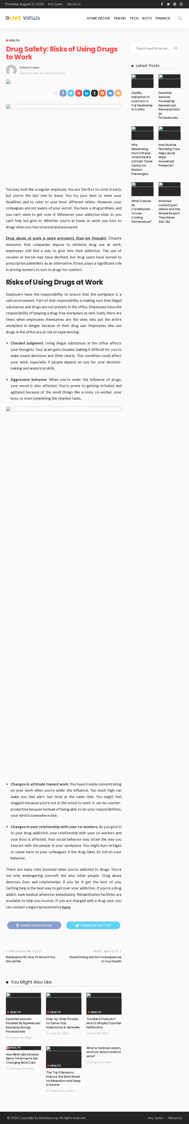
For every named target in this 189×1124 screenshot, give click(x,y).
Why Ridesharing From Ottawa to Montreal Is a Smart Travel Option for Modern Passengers (141, 159)
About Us (74, 4)
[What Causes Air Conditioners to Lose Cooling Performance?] (142, 189)
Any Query (55, 4)
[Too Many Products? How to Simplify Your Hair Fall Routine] (104, 1004)
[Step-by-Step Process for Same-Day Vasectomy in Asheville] (63, 1004)
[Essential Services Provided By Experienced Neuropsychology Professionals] (23, 1004)
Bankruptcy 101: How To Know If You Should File (30, 959)
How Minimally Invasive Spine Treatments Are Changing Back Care (22, 1058)
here (66, 907)
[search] (179, 18)
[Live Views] (23, 18)
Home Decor (98, 18)
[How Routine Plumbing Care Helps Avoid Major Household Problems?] (169, 133)
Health (14, 40)
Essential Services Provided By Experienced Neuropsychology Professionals (23, 1025)
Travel (119, 18)
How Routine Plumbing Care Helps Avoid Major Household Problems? (169, 155)
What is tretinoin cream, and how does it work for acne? (103, 1052)
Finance (163, 18)
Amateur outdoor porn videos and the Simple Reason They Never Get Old (169, 211)
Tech (134, 18)
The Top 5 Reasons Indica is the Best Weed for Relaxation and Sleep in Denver (63, 1078)
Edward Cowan (29, 67)
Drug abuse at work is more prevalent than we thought (56, 238)
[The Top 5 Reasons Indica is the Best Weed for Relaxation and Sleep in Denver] (63, 1057)
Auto (147, 18)
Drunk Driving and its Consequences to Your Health (95, 959)
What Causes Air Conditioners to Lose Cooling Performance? (141, 211)
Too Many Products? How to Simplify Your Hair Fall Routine (103, 1023)
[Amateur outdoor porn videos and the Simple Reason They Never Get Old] (169, 189)
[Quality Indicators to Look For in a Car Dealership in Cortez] (142, 81)
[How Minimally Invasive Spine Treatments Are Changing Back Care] (23, 1048)
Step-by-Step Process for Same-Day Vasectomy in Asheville (62, 1023)
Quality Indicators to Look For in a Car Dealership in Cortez (142, 101)
